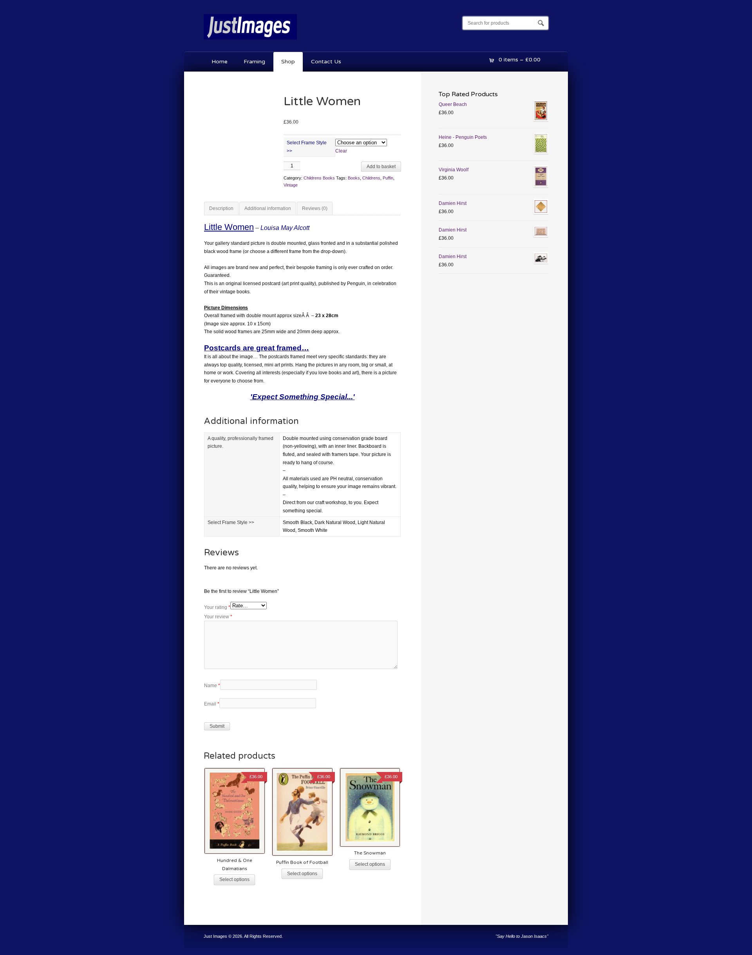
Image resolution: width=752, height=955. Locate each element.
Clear (341, 151)
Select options (234, 879)
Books (354, 178)
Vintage (291, 185)
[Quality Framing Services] (250, 41)
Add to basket (381, 166)
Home (220, 61)
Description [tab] (221, 208)
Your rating (217, 607)
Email (211, 704)
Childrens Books (319, 178)
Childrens (371, 178)
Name (212, 685)
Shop (288, 61)
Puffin (388, 178)
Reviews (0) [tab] (314, 208)
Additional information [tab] (267, 208)
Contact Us (326, 61)
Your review (218, 616)
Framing (254, 61)
